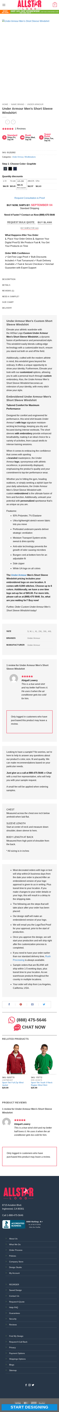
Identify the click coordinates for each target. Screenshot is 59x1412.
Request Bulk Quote (21, 222)
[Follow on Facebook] (26, 1385)
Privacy (12, 1347)
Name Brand (17, 104)
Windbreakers (30, 157)
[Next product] (7, 122)
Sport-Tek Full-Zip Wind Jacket (12, 1084)
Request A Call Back (18, 1342)
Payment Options (17, 1353)
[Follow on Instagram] (29, 1385)
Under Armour (35, 104)
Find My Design (16, 1336)
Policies (12, 1256)
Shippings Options (17, 1359)
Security (12, 1319)
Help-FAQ (13, 1307)
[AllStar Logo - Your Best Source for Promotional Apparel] (29, 5)
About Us (13, 1239)
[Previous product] (13, 122)
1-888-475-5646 (15, 1215)
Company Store (16, 1262)
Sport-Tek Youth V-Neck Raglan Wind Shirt (41, 1084)
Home (5, 104)
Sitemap (13, 1370)
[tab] (29, 279)
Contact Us (14, 1296)
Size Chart (8, 302)
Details (6, 285)
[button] (4, 4)
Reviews (13, 1324)
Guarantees (14, 1313)
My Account (14, 1273)
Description (8, 279)
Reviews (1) (8, 291)
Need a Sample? (10, 296)
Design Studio (15, 1267)
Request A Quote (16, 1302)
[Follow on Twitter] (33, 1385)
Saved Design (15, 1290)
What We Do (15, 1244)
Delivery (7, 308)
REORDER (14, 1284)
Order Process (15, 1250)
